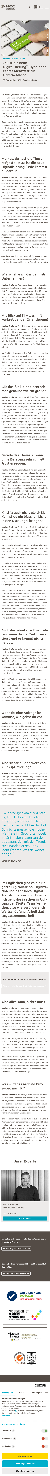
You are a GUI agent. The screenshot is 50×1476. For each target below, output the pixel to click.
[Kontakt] (41, 7)
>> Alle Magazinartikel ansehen (16, 1248)
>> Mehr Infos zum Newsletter (16, 1273)
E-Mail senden (25, 1218)
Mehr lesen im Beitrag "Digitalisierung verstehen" (24, 986)
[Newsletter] (35, 7)
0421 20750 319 (10, 1213)
